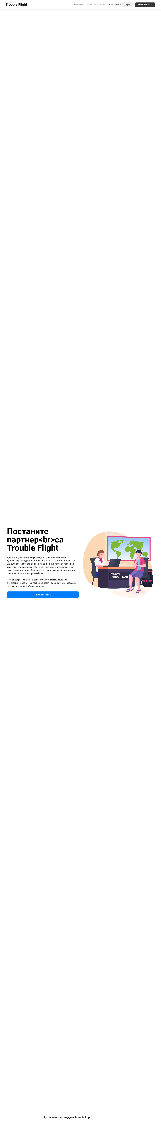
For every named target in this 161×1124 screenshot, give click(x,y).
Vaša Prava (78, 5)
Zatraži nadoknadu (145, 5)
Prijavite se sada (43, 594)
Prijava (127, 5)
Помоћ (110, 5)
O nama (88, 5)
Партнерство (99, 5)
